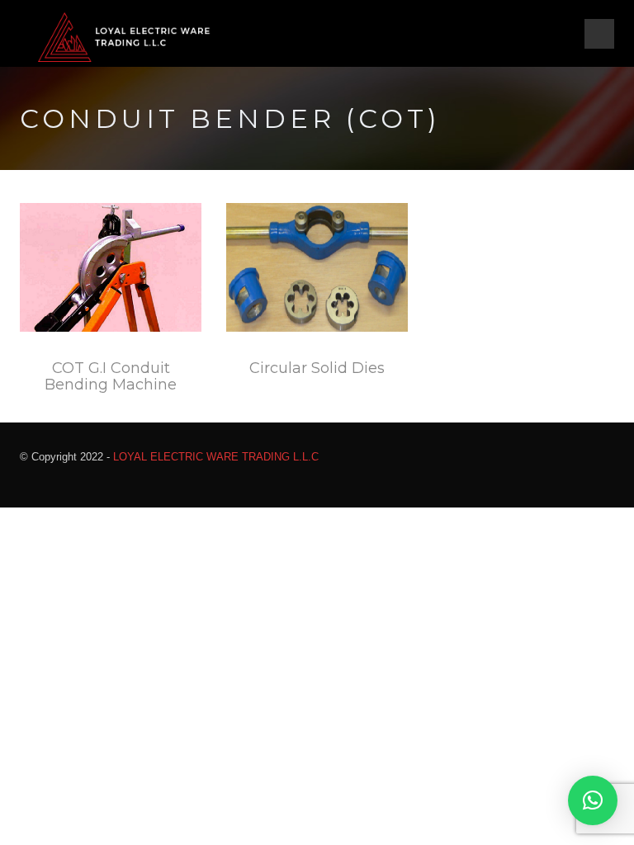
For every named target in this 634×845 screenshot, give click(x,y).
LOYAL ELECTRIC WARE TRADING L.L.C (216, 457)
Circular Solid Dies (317, 368)
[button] (592, 800)
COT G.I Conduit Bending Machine (111, 376)
